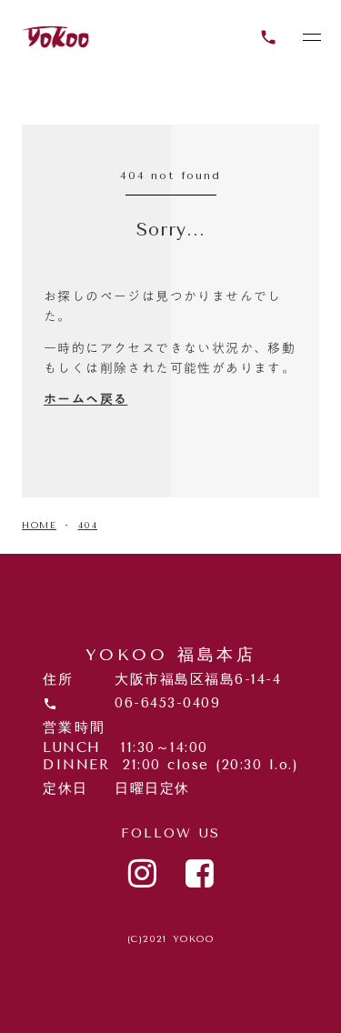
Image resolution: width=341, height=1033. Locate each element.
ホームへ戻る (85, 399)
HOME (39, 525)
